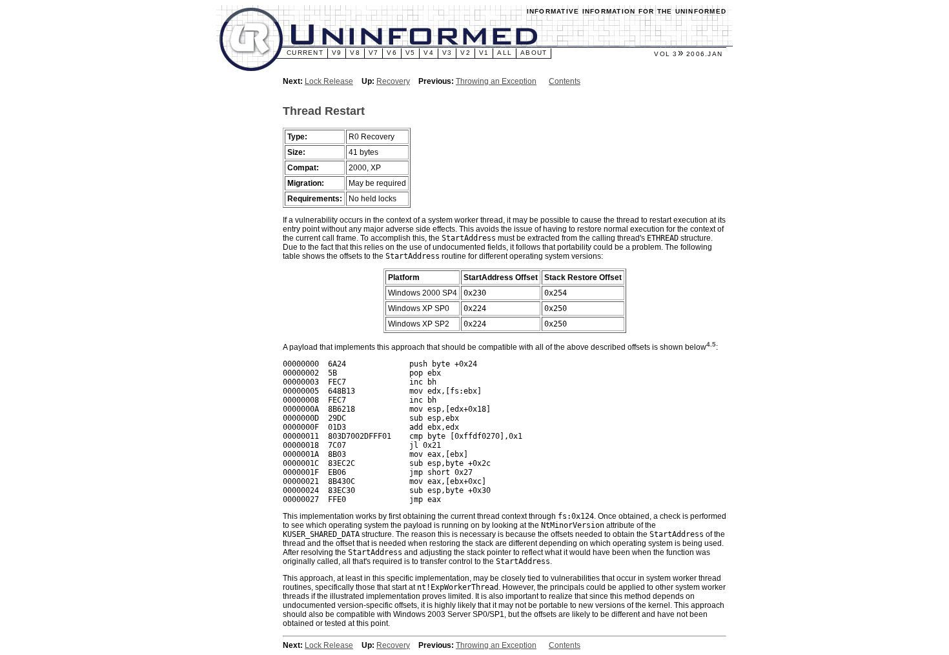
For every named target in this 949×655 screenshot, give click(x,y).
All (504, 52)
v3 (447, 52)
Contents (564, 81)
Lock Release (329, 81)
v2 (465, 52)
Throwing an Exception (496, 81)
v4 (428, 52)
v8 (355, 52)
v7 (374, 52)
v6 (392, 52)
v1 (484, 52)
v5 (410, 52)
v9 (337, 52)
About (533, 52)
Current (305, 52)
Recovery (393, 81)
